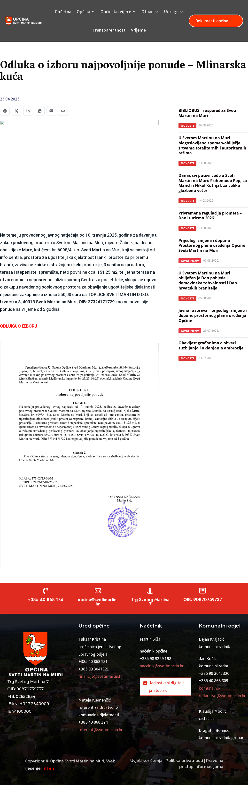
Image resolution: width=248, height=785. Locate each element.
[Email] (51, 111)
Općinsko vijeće (116, 11)
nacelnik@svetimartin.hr (162, 666)
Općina (83, 11)
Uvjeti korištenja (146, 760)
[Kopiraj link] (63, 111)
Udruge (171, 11)
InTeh (48, 768)
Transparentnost (109, 30)
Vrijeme (138, 30)
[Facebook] (5, 111)
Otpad (147, 11)
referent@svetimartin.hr (100, 729)
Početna (63, 11)
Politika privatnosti (184, 760)
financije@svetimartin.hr (100, 676)
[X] (16, 111)
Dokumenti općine (211, 21)
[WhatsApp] (40, 111)
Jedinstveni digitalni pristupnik (167, 686)
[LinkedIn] (28, 111)
